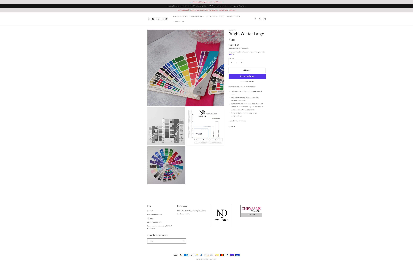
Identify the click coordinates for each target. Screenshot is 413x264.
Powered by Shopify (211, 259)
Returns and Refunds (154, 215)
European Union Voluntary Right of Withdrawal (159, 227)
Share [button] (233, 126)
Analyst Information (154, 222)
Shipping (231, 48)
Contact (150, 211)
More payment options (247, 81)
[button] (197, 16)
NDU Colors (203, 259)
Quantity (231, 58)
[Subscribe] (183, 241)
